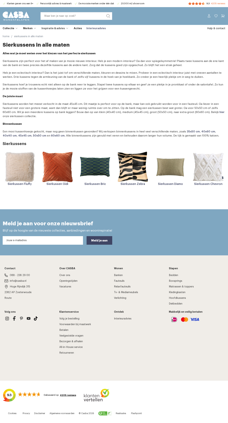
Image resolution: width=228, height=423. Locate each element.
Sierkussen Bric (95, 184)
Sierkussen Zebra (133, 184)
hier (221, 112)
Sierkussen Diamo (170, 184)
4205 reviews (218, 3)
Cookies (12, 413)
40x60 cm (208, 131)
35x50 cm (193, 131)
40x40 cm (10, 135)
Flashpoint (136, 413)
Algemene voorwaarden (62, 413)
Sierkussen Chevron (208, 184)
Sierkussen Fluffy (20, 184)
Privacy (26, 413)
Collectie (8, 28)
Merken (28, 28)
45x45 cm (25, 135)
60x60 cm (58, 135)
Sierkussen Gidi (57, 184)
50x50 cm (39, 135)
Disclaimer (39, 413)
